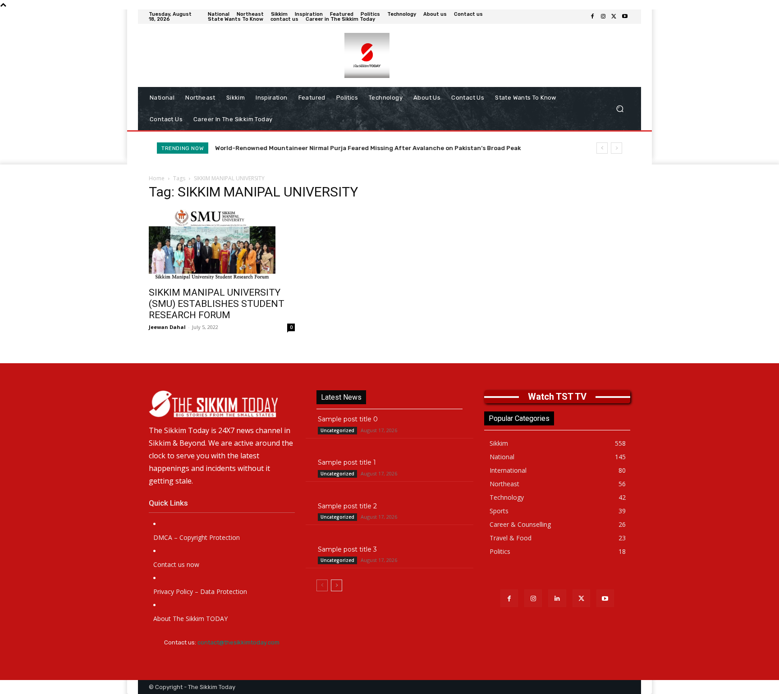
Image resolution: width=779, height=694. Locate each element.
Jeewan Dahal (167, 327)
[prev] (602, 148)
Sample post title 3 (347, 549)
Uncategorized (337, 430)
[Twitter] (614, 16)
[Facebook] (592, 16)
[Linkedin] (557, 598)
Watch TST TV (557, 396)
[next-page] (336, 585)
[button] (619, 108)
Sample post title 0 (348, 419)
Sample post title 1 (347, 462)
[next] (616, 148)
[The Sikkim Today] (222, 403)
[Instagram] (603, 16)
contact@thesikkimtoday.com (238, 642)
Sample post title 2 (347, 506)
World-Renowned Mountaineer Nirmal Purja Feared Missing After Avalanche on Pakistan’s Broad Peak (368, 148)
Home (157, 178)
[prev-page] (322, 585)
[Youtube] (624, 16)
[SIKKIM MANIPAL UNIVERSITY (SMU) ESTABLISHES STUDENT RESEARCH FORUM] (222, 245)
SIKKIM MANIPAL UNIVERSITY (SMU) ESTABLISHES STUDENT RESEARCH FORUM (216, 303)
